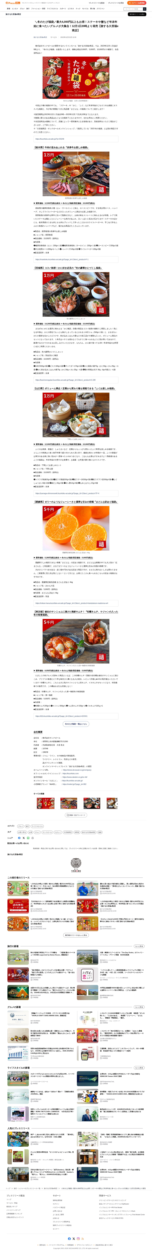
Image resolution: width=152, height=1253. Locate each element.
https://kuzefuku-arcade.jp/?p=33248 (49, 139)
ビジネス (71, 8)
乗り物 (92, 8)
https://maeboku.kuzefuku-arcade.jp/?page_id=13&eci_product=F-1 (61, 259)
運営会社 (42, 1245)
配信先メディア (12, 1206)
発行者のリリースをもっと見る (76, 935)
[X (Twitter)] (24, 838)
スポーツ (63, 8)
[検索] (144, 9)
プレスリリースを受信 (116, 3)
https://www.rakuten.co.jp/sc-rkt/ (75, 777)
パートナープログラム (56, 1245)
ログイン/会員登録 (138, 3)
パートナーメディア (14, 1210)
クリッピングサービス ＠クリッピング (112, 1200)
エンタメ (15, 8)
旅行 (27, 8)
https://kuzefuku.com (71, 773)
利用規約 (70, 1245)
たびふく (58, 832)
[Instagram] (78, 1238)
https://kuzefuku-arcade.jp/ (72, 781)
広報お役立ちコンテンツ (15, 1217)
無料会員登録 (57, 1200)
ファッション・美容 (38, 8)
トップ (8, 1188)
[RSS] (82, 1238)
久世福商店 (68, 832)
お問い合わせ (57, 1211)
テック (78, 8)
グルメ (22, 8)
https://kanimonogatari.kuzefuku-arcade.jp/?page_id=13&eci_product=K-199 (65, 380)
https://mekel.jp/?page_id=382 (74, 784)
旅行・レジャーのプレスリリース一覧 (27, 1188)
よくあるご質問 (58, 1214)
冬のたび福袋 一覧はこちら (76, 724)
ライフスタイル (52, 8)
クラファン (100, 8)
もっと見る (139, 946)
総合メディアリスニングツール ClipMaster (114, 1204)
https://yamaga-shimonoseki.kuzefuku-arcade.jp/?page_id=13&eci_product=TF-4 (67, 493)
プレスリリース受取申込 (61, 1222)
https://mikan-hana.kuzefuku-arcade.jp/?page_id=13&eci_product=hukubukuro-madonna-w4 (71, 603)
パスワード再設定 (59, 1207)
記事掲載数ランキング (14, 1214)
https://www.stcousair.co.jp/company (77, 770)
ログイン (56, 1204)
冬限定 (77, 832)
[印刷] (32, 838)
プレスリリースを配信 (96, 3)
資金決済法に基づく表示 (104, 1245)
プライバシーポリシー (84, 1245)
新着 (8, 8)
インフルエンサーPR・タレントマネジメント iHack (117, 1211)
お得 (30, 832)
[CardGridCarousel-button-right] (117, 804)
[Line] (28, 838)
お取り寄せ (22, 832)
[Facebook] (19, 838)
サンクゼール (47, 832)
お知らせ (56, 1218)
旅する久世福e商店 (40, 37)
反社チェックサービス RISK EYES (111, 1218)
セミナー (56, 1229)
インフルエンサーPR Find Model (110, 1207)
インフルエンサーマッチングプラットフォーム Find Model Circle (122, 1214)
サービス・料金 (12, 1203)
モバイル (85, 8)
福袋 (99, 832)
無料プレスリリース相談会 (62, 1225)
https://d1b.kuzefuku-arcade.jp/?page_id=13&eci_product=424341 (61, 716)
